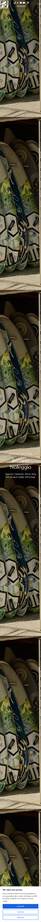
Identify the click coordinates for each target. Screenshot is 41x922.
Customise (20, 912)
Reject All (20, 917)
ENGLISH (21, 6)
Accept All (20, 906)
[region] (20, 904)
